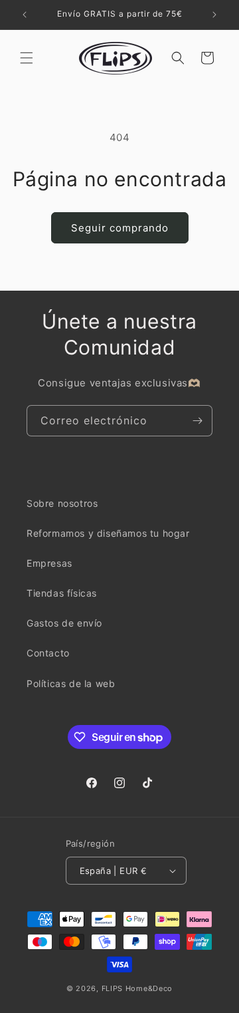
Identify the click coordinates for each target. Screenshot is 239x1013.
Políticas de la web (71, 683)
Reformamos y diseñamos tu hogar (108, 533)
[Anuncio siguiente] (214, 14)
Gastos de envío (64, 623)
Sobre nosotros (62, 503)
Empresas (49, 563)
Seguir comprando (120, 227)
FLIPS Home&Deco (137, 988)
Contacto (48, 652)
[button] (26, 57)
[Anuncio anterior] (24, 14)
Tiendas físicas (62, 593)
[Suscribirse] (197, 420)
